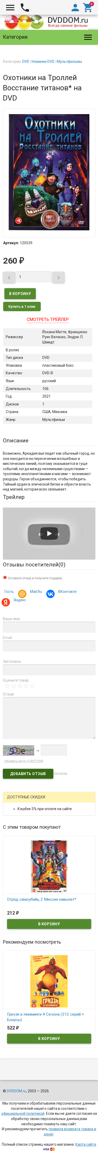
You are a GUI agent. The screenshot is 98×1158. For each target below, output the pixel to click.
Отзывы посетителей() (34, 564)
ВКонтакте (67, 591)
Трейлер (14, 497)
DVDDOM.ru (16, 1091)
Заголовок (12, 661)
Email (7, 638)
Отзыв (8, 694)
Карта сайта (85, 1144)
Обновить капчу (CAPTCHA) (23, 761)
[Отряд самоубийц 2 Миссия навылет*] (49, 866)
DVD (25, 61)
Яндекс (20, 600)
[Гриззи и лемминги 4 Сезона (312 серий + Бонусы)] (49, 981)
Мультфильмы (69, 61)
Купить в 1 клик (22, 306)
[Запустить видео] (49, 533)
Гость (9, 591)
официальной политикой (22, 1113)
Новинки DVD (43, 61)
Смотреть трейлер (48, 319)
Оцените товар (16, 680)
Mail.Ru (36, 591)
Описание (15, 440)
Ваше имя (11, 619)
